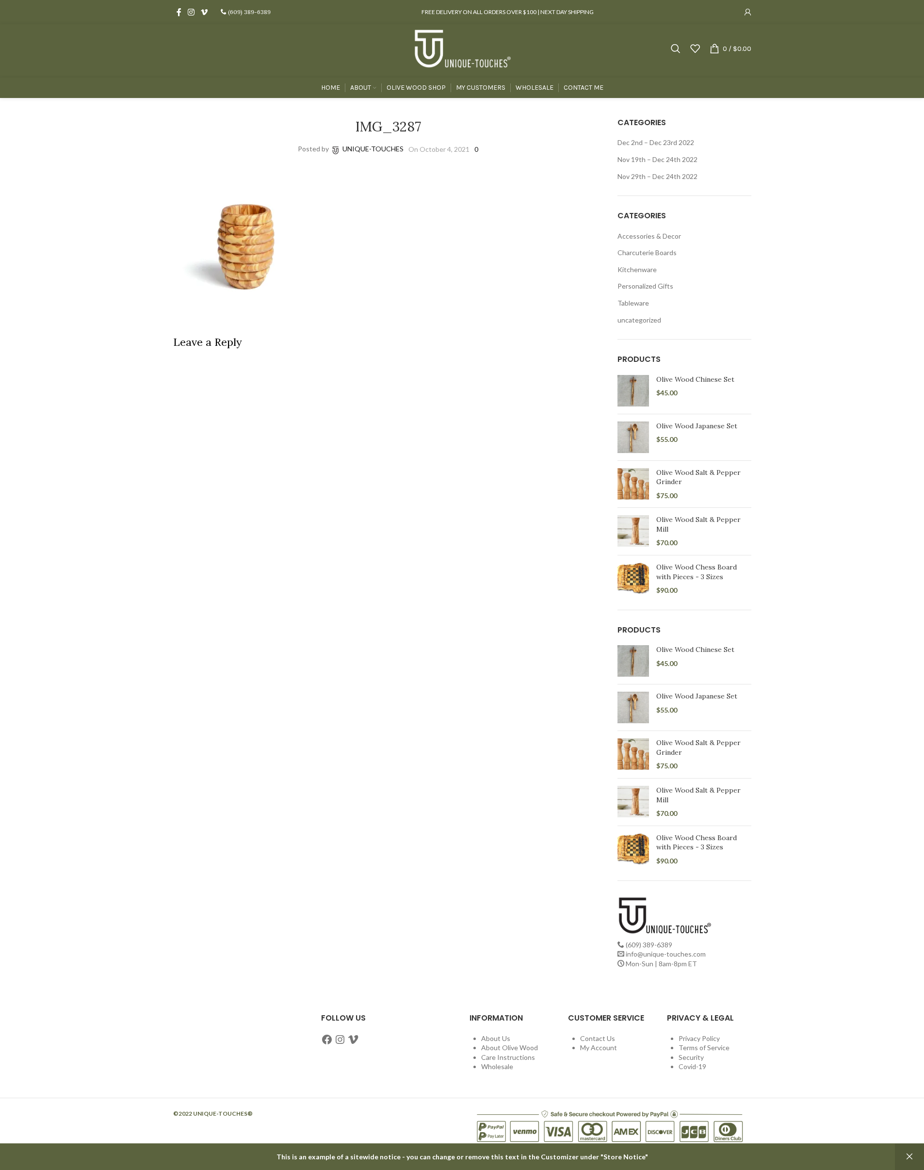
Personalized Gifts (645, 286)
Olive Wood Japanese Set (696, 426)
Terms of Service (704, 1047)
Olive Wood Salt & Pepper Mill (698, 524)
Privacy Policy (699, 1038)
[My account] (748, 12)
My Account (598, 1047)
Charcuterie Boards (647, 252)
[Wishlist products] (695, 48)
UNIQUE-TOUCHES (373, 149)
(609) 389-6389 (249, 12)
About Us (495, 1038)
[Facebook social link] (179, 12)
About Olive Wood (509, 1047)
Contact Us (597, 1038)
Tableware (633, 303)
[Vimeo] (353, 1039)
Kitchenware (637, 269)
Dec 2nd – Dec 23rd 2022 (655, 142)
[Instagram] (340, 1039)
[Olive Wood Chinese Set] (633, 390)
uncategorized (639, 320)
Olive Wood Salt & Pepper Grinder (698, 477)
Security (691, 1057)
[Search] (675, 48)
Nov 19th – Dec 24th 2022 (657, 159)
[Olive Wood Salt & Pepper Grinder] (633, 484)
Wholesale (497, 1066)
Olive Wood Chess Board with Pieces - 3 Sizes (696, 572)
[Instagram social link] (191, 12)
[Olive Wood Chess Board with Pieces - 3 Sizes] (633, 579)
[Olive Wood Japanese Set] (633, 437)
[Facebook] (327, 1039)
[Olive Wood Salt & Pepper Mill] (633, 531)
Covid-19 (692, 1066)
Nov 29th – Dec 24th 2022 (657, 176)
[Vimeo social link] (204, 12)
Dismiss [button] (909, 1157)
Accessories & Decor (649, 236)
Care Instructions (508, 1057)
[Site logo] (462, 48)
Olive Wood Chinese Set (695, 379)
